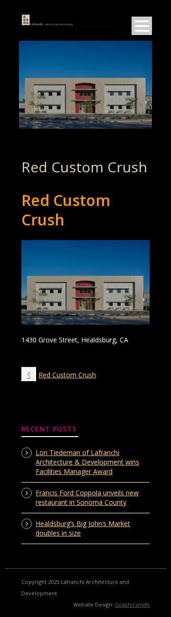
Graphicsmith (132, 604)
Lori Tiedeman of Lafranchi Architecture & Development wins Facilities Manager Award (87, 462)
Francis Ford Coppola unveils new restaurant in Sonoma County (87, 497)
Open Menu (142, 26)
